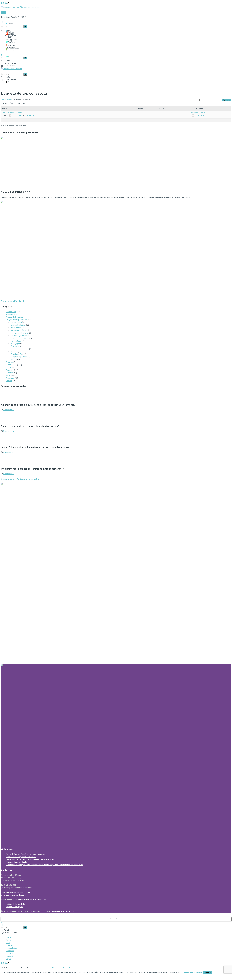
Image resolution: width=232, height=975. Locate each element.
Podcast (11, 82)
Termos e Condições (14, 906)
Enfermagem (16, 327)
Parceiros (12, 42)
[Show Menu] (2, 66)
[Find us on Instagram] (4, 3)
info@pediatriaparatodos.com (18, 892)
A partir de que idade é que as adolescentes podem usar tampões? (38, 404)
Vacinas (9, 380)
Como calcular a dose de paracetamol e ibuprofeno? (30, 426)
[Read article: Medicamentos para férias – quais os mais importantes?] (116, 459)
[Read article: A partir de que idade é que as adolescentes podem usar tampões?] (116, 395)
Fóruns (8, 100)
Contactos (12, 47)
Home (10, 23)
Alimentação (11, 311)
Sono (13, 351)
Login (3, 12)
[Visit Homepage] (11, 6)
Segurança (10, 378)
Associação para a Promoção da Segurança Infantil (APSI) (30, 859)
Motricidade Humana (19, 333)
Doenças (9, 370)
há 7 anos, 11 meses (198, 113)
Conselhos (10, 359)
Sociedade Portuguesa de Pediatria (21, 856)
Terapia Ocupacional (19, 357)
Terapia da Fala (17, 354)
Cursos (11, 33)
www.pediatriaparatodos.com (13, 895)
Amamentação (12, 314)
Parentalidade (16, 341)
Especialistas (13, 39)
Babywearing (16, 322)
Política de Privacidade (15, 904)
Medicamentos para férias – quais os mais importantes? (32, 468)
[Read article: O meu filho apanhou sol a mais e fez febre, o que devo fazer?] (116, 438)
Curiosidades (11, 364)
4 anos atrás (8, 409)
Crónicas (11, 65)
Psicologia (15, 346)
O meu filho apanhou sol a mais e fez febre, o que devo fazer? (35, 447)
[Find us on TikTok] (8, 3)
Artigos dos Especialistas (16, 319)
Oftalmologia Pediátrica (20, 335)
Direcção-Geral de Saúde (16, 862)
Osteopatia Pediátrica (20, 338)
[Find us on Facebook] (2, 3)
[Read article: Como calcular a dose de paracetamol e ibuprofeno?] (116, 416)
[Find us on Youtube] (6, 3)
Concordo (207, 972)
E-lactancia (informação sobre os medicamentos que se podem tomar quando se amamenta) (44, 864)
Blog (10, 36)
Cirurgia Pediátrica (18, 325)
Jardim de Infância (30, 115)
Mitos (8, 375)
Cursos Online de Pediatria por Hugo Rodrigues (25, 854)
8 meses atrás (9, 431)
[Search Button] (2, 21)
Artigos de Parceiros (14, 317)
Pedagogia (15, 343)
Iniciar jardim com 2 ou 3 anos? (12, 113)
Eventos (9, 372)
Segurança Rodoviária (20, 349)
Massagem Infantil (18, 330)
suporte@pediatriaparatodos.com (32, 899)
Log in (8, 958)
